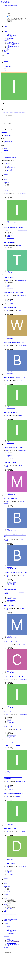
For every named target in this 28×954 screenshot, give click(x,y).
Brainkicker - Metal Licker (10, 498)
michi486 (9, 636)
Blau (8, 905)
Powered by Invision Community (8, 914)
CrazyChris (9, 671)
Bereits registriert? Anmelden (11, 5)
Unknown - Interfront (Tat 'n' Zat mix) (13, 227)
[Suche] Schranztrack (9, 242)
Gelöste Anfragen (22, 450)
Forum (8, 32)
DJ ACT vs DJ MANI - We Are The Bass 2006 (15, 572)
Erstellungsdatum (11, 167)
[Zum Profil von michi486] (17, 635)
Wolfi (8, 336)
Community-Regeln (11, 35)
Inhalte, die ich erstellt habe (13, 46)
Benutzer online (10, 38)
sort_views (9, 170)
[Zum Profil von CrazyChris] (17, 669)
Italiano (8, 902)
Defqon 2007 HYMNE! (9, 277)
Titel (8, 166)
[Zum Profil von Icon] (17, 220)
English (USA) (10, 899)
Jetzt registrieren (7, 26)
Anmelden (9, 21)
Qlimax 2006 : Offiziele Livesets (11, 462)
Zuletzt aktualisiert (11, 164)
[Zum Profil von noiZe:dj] (9, 235)
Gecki (8, 302)
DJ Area (19, 245)
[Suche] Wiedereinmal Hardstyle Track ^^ (14, 377)
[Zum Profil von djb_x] (17, 856)
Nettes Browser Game (9, 190)
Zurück (8, 926)
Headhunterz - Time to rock (11, 727)
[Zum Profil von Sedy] (8, 285)
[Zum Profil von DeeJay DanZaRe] (11, 582)
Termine (5, 155)
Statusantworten (7, 142)
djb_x (8, 857)
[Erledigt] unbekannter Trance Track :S (14, 447)
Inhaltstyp (4, 132)
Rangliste (6, 50)
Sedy (8, 286)
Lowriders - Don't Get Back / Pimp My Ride (15, 676)
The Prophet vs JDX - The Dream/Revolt (14, 342)
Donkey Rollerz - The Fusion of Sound (13, 292)
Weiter (5, 179)
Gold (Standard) (10, 907)
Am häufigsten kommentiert (13, 169)
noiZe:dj (9, 236)
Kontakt (5, 910)
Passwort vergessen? (11, 23)
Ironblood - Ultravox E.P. (10, 863)
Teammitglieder (10, 36)
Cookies (5, 911)
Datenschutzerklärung (9, 908)
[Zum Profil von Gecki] (9, 300)
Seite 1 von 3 (7, 182)
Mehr (8, 39)
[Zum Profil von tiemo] (17, 270)
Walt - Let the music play (10, 828)
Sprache (5, 898)
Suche (8, 47)
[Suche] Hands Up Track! (10, 412)
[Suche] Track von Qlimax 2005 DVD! (13, 793)
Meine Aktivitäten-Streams (13, 43)
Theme (5, 904)
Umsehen (6, 31)
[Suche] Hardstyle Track (10, 307)
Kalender (9, 34)
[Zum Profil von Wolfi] (17, 335)
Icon (7, 193)
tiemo (8, 271)
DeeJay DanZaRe (11, 583)
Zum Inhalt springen (5, 1)
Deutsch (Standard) (11, 901)
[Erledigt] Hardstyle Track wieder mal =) (14, 742)
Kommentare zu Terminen (10, 157)
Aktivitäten (6, 40)
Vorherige (6, 174)
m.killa (8, 493)
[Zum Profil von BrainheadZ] (17, 370)
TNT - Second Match (9, 711)
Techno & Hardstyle (22, 230)
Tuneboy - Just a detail (9, 605)
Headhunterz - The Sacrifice (11, 642)
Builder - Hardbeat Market (10, 589)
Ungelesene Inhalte (11, 45)
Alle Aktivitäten (10, 42)
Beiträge (6, 150)
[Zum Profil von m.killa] (17, 491)
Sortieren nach (7, 163)
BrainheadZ (9, 371)
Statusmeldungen (8, 141)
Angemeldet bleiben (11, 18)
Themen (5, 148)
